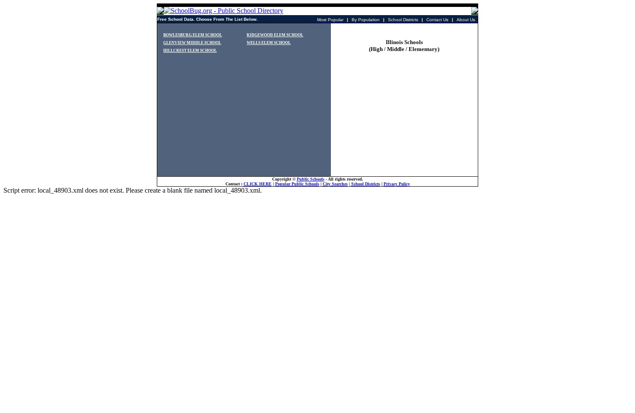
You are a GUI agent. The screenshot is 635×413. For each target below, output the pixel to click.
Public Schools (310, 179)
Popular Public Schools (297, 183)
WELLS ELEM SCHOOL (269, 43)
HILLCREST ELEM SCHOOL (190, 50)
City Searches (335, 183)
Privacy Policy (397, 183)
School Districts (365, 183)
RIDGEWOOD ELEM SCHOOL (275, 35)
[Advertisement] (404, 122)
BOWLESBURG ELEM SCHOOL (192, 35)
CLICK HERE (258, 183)
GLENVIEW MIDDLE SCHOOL (192, 43)
